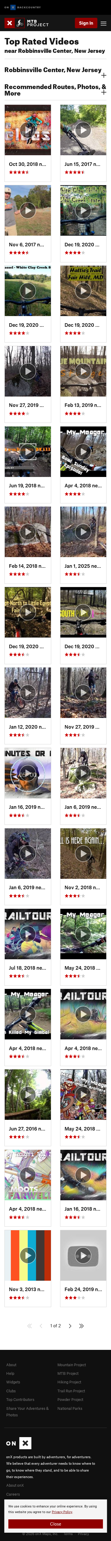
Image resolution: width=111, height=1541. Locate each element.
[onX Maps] (18, 1447)
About (11, 1364)
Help (10, 1373)
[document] (55, 1516)
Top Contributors (20, 1399)
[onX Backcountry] (22, 7)
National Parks (69, 1408)
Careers (13, 1494)
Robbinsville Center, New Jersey (53, 68)
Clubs (11, 1390)
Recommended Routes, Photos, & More (55, 89)
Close (55, 1523)
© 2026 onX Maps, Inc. (40, 1534)
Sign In (86, 23)
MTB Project (67, 1373)
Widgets (13, 1382)
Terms (68, 1534)
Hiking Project (69, 1382)
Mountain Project (71, 1364)
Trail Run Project (71, 1390)
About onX (15, 1485)
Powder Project (70, 1399)
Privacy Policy (62, 1512)
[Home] (29, 23)
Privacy (83, 1534)
